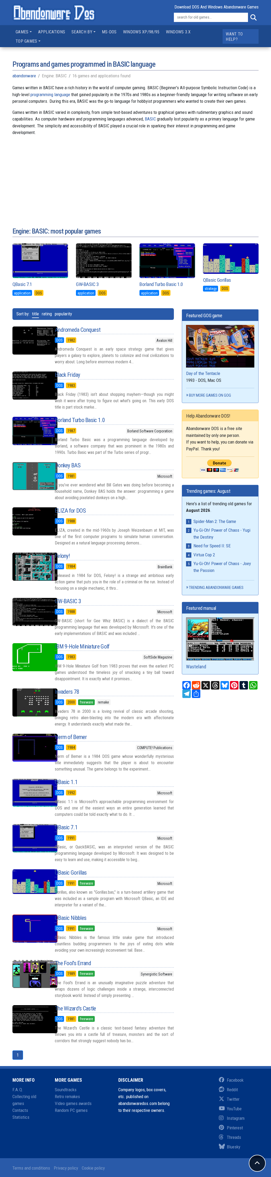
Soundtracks (65, 1089)
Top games (26, 41)
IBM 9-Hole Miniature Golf (82, 646)
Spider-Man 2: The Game (214, 521)
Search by (81, 31)
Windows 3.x (178, 31)
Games (22, 31)
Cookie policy (93, 1168)
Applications (51, 31)
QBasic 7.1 (22, 284)
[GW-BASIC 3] (29, 612)
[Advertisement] (135, 177)
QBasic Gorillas (217, 280)
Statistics (20, 1117)
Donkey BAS (67, 465)
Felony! (62, 556)
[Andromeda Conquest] (29, 340)
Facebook (235, 1080)
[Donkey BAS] (29, 476)
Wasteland (196, 666)
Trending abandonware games (216, 587)
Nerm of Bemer (71, 737)
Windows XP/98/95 (141, 31)
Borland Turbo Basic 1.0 (161, 284)
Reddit (232, 1089)
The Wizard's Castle (75, 1008)
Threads (234, 1137)
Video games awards (73, 1103)
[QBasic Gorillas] (29, 881)
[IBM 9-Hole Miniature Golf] (29, 657)
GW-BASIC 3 (87, 284)
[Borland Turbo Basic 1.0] (29, 431)
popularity (63, 313)
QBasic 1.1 (66, 782)
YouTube (234, 1108)
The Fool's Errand (73, 963)
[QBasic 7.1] (29, 838)
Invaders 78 (67, 691)
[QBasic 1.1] (29, 793)
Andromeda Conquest (77, 329)
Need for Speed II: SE (212, 545)
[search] (253, 17)
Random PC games (71, 1110)
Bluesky (233, 1146)
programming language (50, 94)
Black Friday (67, 375)
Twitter (233, 1099)
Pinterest (235, 1127)
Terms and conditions (31, 1168)
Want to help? (234, 37)
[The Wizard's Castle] (29, 1019)
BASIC (150, 119)
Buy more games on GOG (210, 395)
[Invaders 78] (29, 702)
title (35, 313)
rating (47, 313)
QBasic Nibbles (70, 918)
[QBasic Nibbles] (29, 929)
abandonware (24, 75)
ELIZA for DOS (70, 510)
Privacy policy (66, 1168)
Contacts (20, 1110)
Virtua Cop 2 (204, 554)
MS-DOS (109, 31)
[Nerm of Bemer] (29, 748)
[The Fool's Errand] (29, 974)
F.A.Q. (17, 1089)
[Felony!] (29, 567)
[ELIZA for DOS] (29, 521)
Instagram (236, 1118)
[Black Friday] (29, 386)
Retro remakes (67, 1096)
